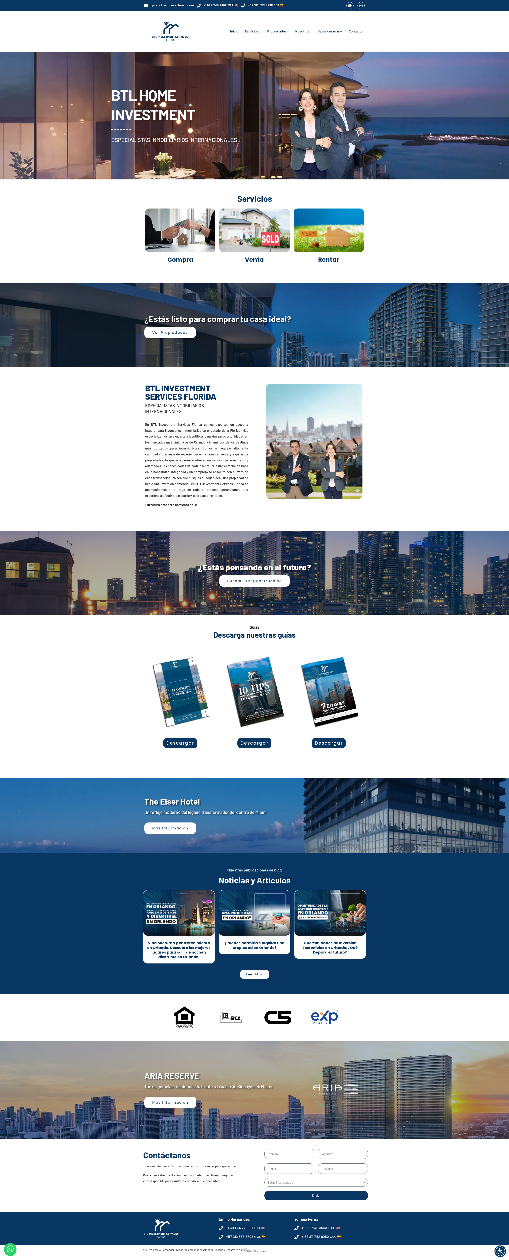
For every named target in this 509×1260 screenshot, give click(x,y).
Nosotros (302, 31)
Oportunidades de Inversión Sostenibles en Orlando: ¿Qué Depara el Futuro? (330, 947)
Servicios (251, 31)
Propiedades (276, 31)
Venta (254, 259)
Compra (180, 259)
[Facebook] (350, 5)
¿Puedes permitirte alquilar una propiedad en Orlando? (254, 945)
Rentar (328, 259)
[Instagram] (361, 5)
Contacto (356, 31)
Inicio (234, 31)
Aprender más (329, 31)
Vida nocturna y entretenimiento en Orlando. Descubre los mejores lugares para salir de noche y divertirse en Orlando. (179, 949)
